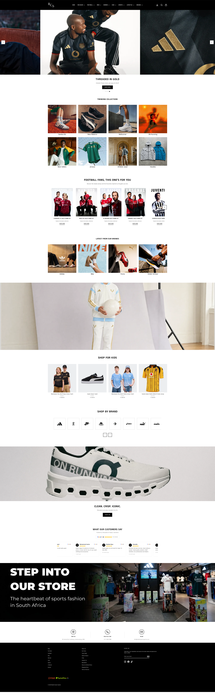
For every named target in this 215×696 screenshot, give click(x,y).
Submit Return (85, 659)
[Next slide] (165, 211)
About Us (84, 652)
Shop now (62, 227)
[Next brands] (110, 439)
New (73, 5)
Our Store (84, 655)
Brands (139, 5)
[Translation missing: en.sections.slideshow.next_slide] (212, 42)
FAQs (83, 662)
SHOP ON (107, 519)
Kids (113, 5)
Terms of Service (85, 673)
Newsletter (84, 666)
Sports (121, 5)
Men (98, 5)
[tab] (105, 95)
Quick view (62, 394)
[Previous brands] (105, 439)
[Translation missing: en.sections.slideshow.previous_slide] (3, 42)
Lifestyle (130, 5)
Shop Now (107, 91)
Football (90, 5)
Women (105, 5)
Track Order (84, 657)
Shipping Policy (85, 671)
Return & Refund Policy (87, 669)
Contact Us (84, 664)
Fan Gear (80, 5)
